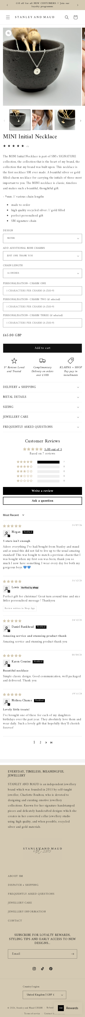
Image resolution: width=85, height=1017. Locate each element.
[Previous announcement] (7, 5)
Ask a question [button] (42, 501)
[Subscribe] (72, 954)
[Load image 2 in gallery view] (42, 120)
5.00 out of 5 (53, 449)
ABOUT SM (15, 876)
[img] (12, 526)
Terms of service (32, 1014)
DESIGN (8, 231)
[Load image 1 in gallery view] (20, 120)
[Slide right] (80, 120)
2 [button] (41, 742)
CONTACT (15, 920)
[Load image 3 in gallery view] (65, 120)
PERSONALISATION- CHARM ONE (24, 283)
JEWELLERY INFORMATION (27, 911)
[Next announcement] (77, 5)
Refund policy (53, 1008)
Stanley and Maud (25, 1008)
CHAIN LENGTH (13, 266)
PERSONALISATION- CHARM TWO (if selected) (31, 299)
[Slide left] (4, 120)
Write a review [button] (42, 491)
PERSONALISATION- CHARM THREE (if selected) (33, 315)
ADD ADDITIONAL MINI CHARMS (24, 248)
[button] (8, 17)
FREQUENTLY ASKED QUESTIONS (31, 894)
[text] (42, 189)
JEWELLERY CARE (20, 902)
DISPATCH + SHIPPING (23, 885)
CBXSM (39, 1008)
